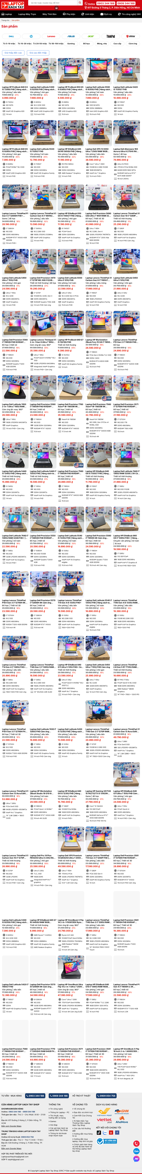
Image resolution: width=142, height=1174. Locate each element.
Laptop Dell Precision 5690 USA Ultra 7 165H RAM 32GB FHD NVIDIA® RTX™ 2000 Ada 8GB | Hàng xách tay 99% (99, 214)
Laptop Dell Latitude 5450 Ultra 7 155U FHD (14, 279)
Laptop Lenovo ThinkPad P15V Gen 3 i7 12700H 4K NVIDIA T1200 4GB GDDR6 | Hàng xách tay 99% (15, 601)
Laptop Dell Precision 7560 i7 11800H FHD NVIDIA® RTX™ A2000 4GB (14, 1050)
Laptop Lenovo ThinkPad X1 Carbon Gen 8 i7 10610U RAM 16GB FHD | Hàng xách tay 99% (43, 214)
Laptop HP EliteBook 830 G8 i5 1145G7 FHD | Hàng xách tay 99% (69, 214)
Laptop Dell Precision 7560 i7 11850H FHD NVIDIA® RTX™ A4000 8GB (70, 472)
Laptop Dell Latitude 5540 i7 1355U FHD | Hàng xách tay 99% (99, 601)
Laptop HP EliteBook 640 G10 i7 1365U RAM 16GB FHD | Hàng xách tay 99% (97, 985)
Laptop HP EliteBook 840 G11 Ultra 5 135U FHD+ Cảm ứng (70, 666)
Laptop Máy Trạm (27, 14)
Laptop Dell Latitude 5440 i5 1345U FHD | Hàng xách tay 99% (14, 472)
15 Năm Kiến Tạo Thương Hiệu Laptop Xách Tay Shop (81, 1123)
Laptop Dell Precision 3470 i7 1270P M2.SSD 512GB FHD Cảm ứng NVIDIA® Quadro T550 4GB (42, 279)
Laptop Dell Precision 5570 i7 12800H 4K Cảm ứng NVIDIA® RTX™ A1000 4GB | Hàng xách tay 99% (42, 601)
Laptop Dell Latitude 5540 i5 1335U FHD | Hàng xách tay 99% (70, 537)
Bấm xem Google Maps (11, 1126)
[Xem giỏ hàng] (56, 8)
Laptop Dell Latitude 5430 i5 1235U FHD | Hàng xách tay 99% (70, 730)
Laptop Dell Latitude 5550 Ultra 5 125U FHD (70, 279)
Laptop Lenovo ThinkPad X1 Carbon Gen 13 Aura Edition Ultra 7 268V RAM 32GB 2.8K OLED (126, 730)
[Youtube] (111, 1132)
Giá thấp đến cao (13, 53)
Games (53, 1121)
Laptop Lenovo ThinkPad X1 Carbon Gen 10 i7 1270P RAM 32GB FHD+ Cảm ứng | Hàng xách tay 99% (15, 856)
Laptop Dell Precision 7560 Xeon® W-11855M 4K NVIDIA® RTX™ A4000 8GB (98, 405)
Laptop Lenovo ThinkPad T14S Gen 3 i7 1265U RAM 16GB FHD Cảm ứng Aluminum (97, 921)
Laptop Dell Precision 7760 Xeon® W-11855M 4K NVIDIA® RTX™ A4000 (70, 405)
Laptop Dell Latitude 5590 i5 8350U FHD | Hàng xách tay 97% (98, 88)
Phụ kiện (70, 14)
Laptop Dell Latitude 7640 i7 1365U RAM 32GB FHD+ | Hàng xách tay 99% (15, 537)
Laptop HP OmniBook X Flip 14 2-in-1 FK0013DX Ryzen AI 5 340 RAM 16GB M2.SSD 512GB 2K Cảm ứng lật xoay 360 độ (71, 921)
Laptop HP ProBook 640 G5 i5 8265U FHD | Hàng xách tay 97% (15, 150)
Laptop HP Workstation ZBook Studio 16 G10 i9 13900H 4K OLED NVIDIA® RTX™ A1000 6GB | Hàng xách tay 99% (42, 792)
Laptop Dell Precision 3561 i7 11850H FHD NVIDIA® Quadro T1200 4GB (126, 921)
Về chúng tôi (79, 1109)
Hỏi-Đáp (53, 1125)
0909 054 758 (107, 1095)
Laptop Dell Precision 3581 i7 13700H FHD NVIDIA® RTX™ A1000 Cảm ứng (126, 856)
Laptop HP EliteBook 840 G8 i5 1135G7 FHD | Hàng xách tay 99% (97, 472)
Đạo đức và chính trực (83, 1112)
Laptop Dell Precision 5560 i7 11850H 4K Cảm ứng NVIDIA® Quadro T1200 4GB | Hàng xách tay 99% (99, 537)
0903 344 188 (105, 3)
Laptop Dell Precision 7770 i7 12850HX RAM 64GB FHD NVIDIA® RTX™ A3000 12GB (42, 1050)
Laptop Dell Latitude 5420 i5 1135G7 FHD (125, 88)
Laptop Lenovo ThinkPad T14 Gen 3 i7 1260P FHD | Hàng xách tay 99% (97, 856)
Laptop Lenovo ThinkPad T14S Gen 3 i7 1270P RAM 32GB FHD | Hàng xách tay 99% (98, 730)
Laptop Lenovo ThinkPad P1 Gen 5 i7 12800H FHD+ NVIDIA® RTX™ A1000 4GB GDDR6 (15, 214)
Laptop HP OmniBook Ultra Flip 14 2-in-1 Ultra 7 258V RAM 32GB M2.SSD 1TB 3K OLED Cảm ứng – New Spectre (70, 985)
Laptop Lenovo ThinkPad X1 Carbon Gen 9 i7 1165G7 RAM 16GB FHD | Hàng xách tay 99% (99, 279)
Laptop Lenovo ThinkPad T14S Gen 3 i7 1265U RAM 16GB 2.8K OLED (42, 666)
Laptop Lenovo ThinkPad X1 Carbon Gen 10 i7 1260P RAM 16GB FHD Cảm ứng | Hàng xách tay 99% (126, 214)
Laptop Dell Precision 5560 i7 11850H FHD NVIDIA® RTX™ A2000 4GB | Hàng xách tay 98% (42, 405)
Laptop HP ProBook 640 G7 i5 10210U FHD (70, 341)
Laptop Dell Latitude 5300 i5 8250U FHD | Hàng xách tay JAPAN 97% (14, 921)
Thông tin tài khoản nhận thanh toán (58, 1134)
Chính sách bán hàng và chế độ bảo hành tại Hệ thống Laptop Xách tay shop (82, 1147)
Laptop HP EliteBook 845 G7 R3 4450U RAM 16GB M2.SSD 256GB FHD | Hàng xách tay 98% (43, 921)
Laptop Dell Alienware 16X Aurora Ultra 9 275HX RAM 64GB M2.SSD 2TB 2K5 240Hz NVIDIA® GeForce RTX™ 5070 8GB (125, 150)
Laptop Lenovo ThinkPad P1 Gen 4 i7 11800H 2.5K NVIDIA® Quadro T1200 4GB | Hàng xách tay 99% (126, 985)
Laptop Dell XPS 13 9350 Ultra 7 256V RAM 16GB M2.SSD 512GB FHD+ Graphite (97, 150)
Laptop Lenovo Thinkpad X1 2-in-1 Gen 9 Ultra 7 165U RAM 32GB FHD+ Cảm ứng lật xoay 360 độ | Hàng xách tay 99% (43, 341)
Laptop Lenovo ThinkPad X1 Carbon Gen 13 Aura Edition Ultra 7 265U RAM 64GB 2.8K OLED (15, 792)
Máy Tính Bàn (49, 14)
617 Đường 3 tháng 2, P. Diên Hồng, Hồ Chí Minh (113, 7)
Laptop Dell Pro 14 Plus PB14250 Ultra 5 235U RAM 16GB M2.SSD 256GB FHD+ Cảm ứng (42, 856)
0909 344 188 (126, 3)
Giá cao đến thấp (38, 53)
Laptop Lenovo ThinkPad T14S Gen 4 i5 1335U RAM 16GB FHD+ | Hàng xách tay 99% (126, 601)
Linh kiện (89, 14)
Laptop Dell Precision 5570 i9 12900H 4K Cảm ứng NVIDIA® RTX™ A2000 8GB (42, 985)
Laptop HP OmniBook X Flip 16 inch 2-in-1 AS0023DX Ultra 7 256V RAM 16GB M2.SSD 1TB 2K (126, 1050)
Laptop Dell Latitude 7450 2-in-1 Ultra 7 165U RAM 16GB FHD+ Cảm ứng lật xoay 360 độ (14, 405)
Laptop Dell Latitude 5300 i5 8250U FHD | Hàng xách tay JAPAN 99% (42, 88)
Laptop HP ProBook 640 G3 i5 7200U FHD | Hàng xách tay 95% (15, 88)
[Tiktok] (99, 1132)
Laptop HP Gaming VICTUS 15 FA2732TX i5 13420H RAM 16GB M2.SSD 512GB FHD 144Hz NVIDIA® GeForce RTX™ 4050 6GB (98, 792)
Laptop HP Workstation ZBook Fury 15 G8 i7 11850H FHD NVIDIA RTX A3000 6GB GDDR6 (98, 341)
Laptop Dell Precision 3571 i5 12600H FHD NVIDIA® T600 (70, 1050)
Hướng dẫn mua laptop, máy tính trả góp (82, 1140)
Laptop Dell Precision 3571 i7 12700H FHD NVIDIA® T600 (125, 405)
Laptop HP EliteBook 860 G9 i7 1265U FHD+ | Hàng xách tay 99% (125, 537)
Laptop (8, 14)
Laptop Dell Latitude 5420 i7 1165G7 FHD (15, 985)
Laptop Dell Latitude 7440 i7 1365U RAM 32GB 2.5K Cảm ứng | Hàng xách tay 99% (126, 472)
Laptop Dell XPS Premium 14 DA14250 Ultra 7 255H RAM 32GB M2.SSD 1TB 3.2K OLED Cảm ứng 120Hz (70, 856)
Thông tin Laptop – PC (59, 1112)
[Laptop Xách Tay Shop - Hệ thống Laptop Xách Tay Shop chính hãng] (12, 5)
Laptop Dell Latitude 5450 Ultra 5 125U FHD (125, 279)
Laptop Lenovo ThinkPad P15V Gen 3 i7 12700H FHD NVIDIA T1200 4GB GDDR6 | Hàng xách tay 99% (15, 730)
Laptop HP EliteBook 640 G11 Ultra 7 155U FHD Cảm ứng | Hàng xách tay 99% (125, 792)
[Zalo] (105, 1132)
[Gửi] (80, 3)
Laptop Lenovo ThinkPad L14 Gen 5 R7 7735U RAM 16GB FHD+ (125, 666)
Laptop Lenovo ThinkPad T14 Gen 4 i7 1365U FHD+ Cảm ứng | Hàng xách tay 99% (14, 666)
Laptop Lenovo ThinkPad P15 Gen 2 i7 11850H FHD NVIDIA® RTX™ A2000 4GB (125, 341)
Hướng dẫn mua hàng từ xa (82, 1135)
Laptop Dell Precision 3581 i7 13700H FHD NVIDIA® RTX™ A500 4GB (98, 1050)
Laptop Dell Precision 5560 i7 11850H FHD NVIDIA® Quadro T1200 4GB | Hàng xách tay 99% (15, 341)
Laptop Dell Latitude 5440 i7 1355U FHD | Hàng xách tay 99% (43, 472)
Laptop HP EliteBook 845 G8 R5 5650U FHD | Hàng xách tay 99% (69, 150)
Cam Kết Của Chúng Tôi (82, 1117)
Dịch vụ (108, 14)
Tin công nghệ (56, 1109)
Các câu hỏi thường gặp (81, 1129)
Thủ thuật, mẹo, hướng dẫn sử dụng (57, 1117)
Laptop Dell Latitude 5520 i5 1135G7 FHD (42, 150)
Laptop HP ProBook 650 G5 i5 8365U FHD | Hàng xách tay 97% (70, 88)
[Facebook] (117, 1132)
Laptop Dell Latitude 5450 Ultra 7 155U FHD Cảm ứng (98, 666)
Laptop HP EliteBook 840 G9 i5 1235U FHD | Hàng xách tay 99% (69, 792)
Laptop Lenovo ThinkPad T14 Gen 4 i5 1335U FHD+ (69, 601)
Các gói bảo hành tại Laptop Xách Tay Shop (58, 1129)
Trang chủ (5, 20)
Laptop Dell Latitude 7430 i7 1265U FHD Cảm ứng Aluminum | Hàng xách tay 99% (43, 730)
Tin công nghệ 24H (131, 14)
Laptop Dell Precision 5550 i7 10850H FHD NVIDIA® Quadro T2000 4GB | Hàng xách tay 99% (42, 537)
